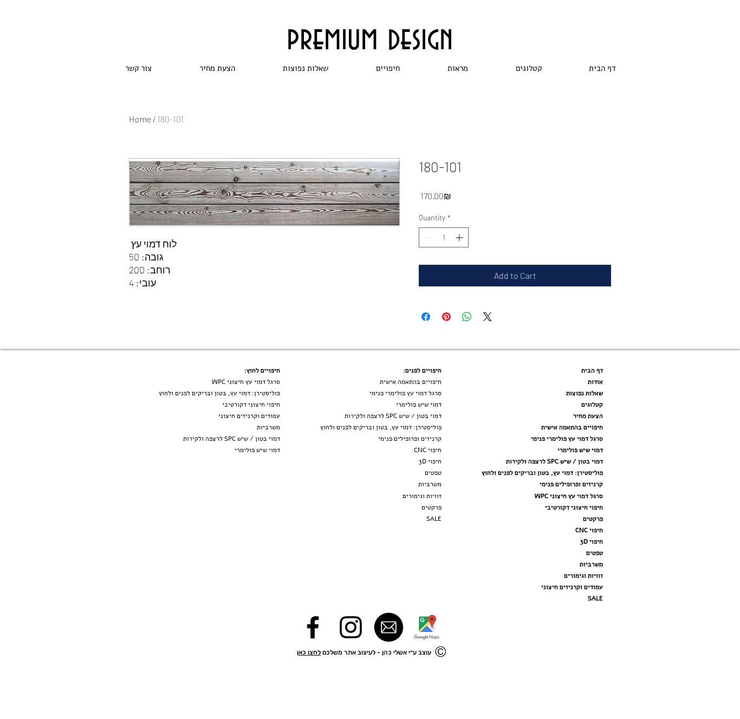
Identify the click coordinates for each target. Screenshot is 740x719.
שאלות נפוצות (584, 393)
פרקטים (593, 518)
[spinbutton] (443, 237)
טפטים (594, 552)
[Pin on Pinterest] (446, 316)
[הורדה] (427, 627)
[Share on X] (487, 316)
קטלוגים (592, 404)
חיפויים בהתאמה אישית (572, 427)
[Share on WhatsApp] (466, 316)
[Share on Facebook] (425, 316)
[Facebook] (313, 627)
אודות (595, 381)
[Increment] (460, 237)
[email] (389, 627)
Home (140, 119)
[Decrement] (427, 237)
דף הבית (592, 370)
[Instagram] (351, 627)
